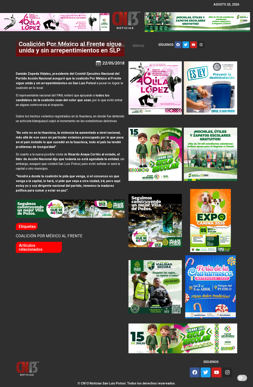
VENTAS (138, 46)
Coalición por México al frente (49, 236)
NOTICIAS (33, 46)
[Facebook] (178, 44)
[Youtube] (193, 44)
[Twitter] (185, 44)
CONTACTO (116, 46)
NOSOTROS (91, 46)
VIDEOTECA (61, 46)
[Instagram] (201, 44)
